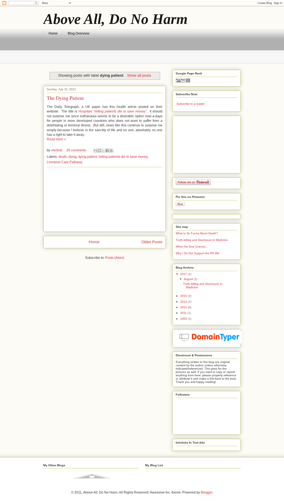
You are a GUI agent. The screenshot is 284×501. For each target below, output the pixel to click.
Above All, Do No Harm (115, 19)
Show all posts (139, 75)
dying (72, 156)
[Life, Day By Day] (92, 481)
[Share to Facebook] (107, 150)
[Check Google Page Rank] (183, 81)
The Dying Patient (65, 98)
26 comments (76, 150)
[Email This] (95, 150)
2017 (184, 274)
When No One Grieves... (192, 246)
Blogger (206, 492)
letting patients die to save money (123, 156)
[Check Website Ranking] (209, 342)
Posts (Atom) (114, 257)
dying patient (87, 156)
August (189, 279)
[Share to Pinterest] (111, 150)
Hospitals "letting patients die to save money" (112, 111)
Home (53, 33)
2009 (184, 318)
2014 (184, 301)
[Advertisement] (119, 52)
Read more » (56, 139)
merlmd (57, 150)
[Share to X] (103, 150)
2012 (184, 307)
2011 (183, 313)
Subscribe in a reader (191, 103)
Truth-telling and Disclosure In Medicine (202, 240)
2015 (184, 295)
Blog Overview (78, 33)
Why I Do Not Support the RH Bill (197, 253)
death (62, 156)
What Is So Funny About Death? (197, 233)
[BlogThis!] (99, 150)
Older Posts (151, 242)
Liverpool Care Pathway (64, 162)
